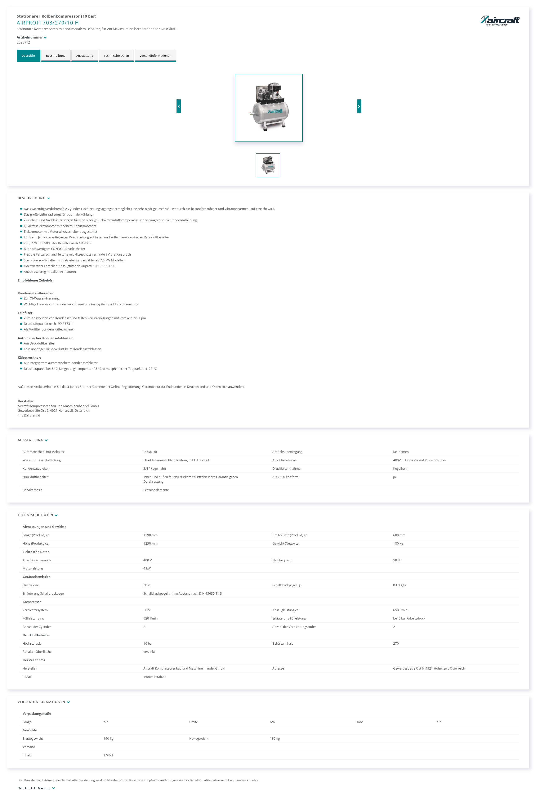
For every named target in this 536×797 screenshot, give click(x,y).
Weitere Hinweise (34, 788)
